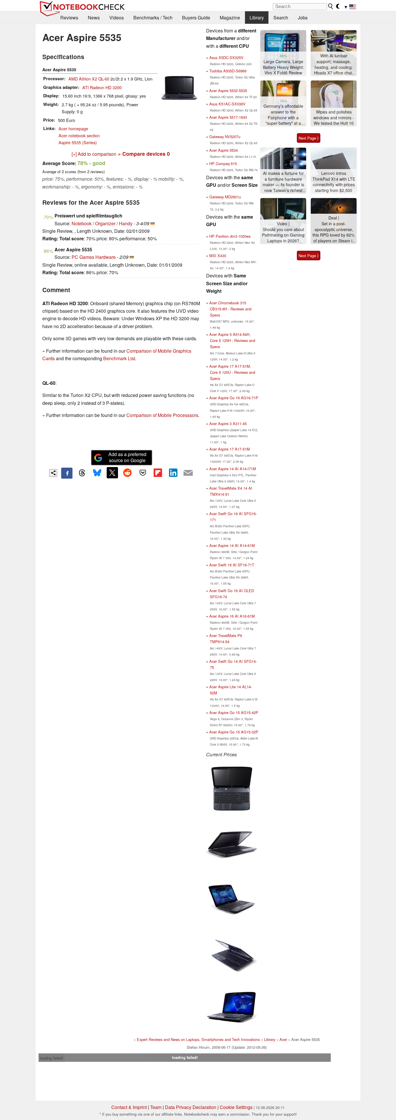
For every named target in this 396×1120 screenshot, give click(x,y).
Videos (116, 17)
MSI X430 (217, 255)
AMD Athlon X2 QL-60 (88, 79)
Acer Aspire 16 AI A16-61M (232, 616)
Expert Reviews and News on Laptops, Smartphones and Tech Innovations (198, 1039)
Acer (283, 1039)
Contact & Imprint (129, 1107)
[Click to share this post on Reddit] (127, 472)
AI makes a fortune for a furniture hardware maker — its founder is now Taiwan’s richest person (283, 182)
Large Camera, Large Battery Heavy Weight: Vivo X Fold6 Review (283, 67)
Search (280, 17)
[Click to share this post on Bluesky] (97, 473)
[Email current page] (188, 473)
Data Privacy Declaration (190, 1107)
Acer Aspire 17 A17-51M (229, 449)
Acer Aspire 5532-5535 (228, 90)
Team (155, 1107)
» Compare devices (144, 153)
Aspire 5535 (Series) (78, 142)
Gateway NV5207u (224, 136)
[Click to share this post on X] (112, 472)
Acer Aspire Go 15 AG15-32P (233, 732)
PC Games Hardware (94, 257)
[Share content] (53, 473)
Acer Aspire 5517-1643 (228, 117)
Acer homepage (73, 128)
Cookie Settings (236, 1107)
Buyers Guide (196, 17)
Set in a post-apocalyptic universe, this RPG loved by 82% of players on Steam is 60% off (334, 232)
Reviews (69, 17)
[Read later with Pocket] (142, 472)
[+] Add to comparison (94, 154)
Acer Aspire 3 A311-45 (228, 423)
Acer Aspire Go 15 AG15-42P (233, 712)
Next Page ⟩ (309, 138)
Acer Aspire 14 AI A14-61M (232, 545)
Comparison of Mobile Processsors (162, 415)
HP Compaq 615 (223, 163)
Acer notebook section (79, 135)
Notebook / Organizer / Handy (102, 223)
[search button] (330, 6)
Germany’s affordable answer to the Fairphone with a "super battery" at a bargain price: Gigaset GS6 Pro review (283, 114)
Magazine (230, 17)
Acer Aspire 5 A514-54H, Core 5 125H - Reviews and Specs (232, 340)
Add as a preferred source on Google (127, 457)
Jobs (303, 17)
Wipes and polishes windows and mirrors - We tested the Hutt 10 (333, 117)
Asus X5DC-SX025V (226, 57)
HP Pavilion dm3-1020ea (229, 236)
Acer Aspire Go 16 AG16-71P (233, 397)
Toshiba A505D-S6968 (227, 71)
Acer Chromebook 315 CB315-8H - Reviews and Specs (230, 309)
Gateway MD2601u (225, 197)
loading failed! (51, 1058)
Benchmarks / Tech (152, 17)
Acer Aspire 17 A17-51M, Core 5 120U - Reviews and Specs (232, 372)
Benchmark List (119, 358)
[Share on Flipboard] (157, 472)
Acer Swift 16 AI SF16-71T (231, 565)
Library (257, 17)
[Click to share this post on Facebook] (66, 473)
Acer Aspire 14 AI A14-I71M (232, 468)
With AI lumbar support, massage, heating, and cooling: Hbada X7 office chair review (333, 64)
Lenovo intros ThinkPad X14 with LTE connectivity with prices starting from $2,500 (334, 182)
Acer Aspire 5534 (223, 150)
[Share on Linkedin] (173, 472)
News (94, 17)
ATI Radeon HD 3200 (102, 87)
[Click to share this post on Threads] (82, 473)
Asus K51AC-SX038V (227, 104)
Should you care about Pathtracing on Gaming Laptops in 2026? (283, 235)
